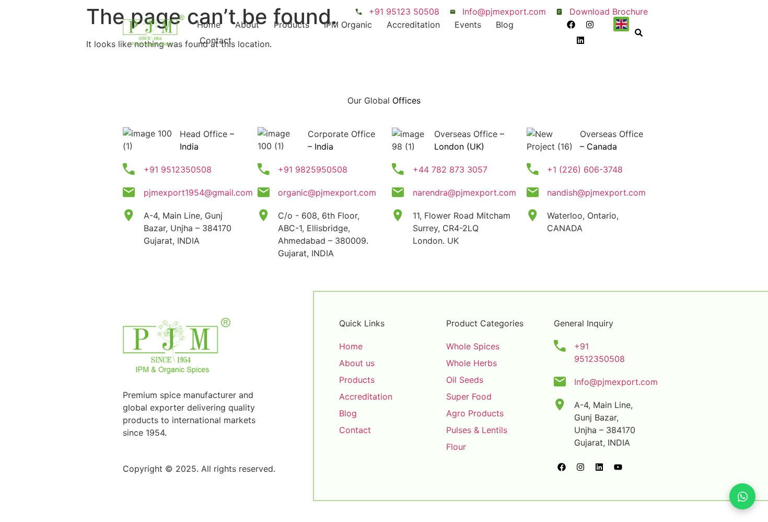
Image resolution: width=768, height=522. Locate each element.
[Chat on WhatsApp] (742, 496)
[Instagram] (590, 24)
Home (208, 24)
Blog (505, 24)
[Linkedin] (580, 40)
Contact (215, 40)
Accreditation (413, 24)
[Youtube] (618, 467)
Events (468, 24)
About (247, 24)
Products (291, 24)
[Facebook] (571, 24)
